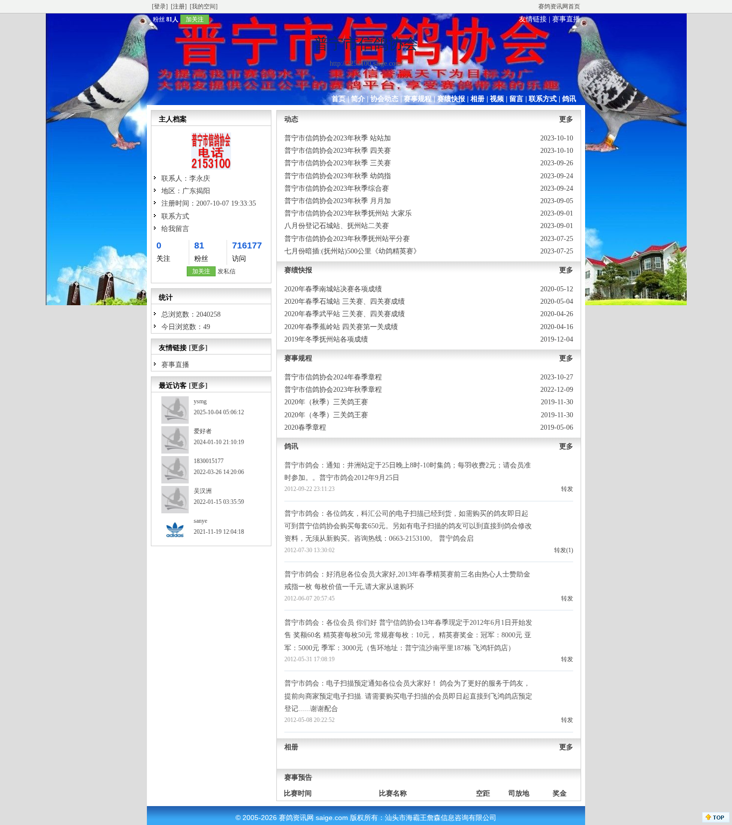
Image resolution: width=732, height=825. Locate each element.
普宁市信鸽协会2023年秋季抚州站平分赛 (347, 238)
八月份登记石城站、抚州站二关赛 (336, 226)
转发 (567, 488)
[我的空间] (204, 6)
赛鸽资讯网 (296, 818)
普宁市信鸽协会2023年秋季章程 (333, 389)
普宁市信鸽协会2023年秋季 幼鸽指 (337, 176)
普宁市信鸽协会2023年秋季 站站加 (337, 138)
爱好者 (203, 431)
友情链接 (533, 19)
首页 (339, 99)
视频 (497, 99)
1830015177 (209, 461)
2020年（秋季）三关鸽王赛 (326, 402)
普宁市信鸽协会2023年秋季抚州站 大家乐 (348, 213)
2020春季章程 (305, 427)
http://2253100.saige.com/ (366, 63)
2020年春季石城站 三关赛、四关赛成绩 (344, 301)
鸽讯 (569, 99)
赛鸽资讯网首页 (559, 6)
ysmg (200, 401)
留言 (516, 99)
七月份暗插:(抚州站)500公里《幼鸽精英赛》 (352, 251)
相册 (478, 99)
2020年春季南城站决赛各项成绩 (333, 289)
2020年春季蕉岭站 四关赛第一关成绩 (341, 327)
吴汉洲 (203, 490)
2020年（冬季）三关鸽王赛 (326, 415)
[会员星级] (149, 19)
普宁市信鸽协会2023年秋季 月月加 (337, 201)
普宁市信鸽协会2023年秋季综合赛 (336, 188)
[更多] (198, 348)
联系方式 (543, 99)
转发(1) (563, 550)
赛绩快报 (451, 99)
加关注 (195, 19)
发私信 (227, 271)
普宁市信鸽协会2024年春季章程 (333, 377)
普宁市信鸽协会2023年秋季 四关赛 (337, 150)
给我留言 (175, 229)
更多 (566, 119)
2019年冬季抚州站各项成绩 (326, 339)
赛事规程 (418, 99)
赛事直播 (566, 19)
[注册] (179, 6)
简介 (358, 99)
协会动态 (384, 99)
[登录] (160, 6)
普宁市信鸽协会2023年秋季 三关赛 (337, 163)
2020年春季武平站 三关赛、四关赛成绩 (344, 314)
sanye (200, 520)
